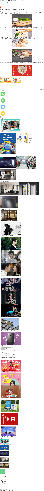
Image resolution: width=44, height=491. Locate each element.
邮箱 (12, 0)
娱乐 (3, 0)
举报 (0, 84)
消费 (17, 2)
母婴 (10, 0)
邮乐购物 (3, 489)
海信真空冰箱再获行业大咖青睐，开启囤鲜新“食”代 (5, 209)
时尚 (6, 0)
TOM (0, 118)
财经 (15, 0)
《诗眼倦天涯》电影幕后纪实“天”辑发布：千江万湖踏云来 (7, 235)
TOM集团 (1, 489)
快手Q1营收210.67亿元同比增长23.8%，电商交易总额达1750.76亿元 (8, 330)
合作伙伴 (5, 489)
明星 (5, 0)
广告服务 (7, 489)
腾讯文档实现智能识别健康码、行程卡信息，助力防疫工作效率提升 (8, 357)
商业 (13, 0)
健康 (16, 0)
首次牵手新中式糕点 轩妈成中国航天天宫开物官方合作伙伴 (7, 436)
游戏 (7, 0)
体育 (4, 0)
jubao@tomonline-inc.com (16, 490)
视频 (14, 0)
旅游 (8, 0)
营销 (11, 0)
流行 (2, 0)
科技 (22, 0)
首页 (0, 0)
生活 (9, 0)
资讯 (1, 0)
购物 (21, 0)
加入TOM (9, 489)
